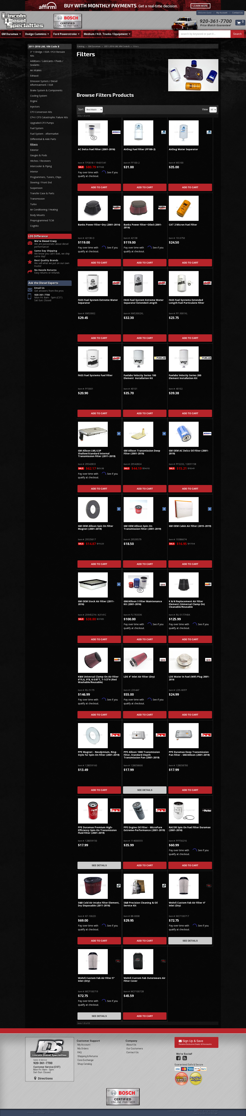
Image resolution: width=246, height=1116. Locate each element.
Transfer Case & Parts (42, 193)
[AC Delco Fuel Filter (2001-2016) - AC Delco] (116, 132)
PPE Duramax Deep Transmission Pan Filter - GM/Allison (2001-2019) (189, 753)
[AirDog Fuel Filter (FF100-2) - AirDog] (163, 132)
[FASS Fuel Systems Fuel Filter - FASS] (116, 358)
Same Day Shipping (45, 250)
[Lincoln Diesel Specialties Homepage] (23, 21)
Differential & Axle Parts (43, 139)
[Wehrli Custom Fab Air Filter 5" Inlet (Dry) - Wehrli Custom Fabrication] (118, 961)
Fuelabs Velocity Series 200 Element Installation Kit (185, 377)
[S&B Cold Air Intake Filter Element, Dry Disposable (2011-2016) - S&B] (118, 886)
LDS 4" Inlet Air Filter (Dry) (139, 676)
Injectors (35, 106)
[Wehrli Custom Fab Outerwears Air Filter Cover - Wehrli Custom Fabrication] (163, 961)
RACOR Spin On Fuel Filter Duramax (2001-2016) (190, 829)
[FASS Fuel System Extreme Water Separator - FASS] (116, 283)
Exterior (34, 150)
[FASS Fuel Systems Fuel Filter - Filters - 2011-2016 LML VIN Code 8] (92, 359)
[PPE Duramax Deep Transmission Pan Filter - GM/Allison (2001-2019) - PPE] (206, 735)
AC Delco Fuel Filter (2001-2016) (96, 149)
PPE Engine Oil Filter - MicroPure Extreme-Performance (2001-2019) (144, 829)
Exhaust (34, 75)
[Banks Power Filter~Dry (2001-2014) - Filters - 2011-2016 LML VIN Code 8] (92, 208)
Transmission (37, 198)
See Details (144, 790)
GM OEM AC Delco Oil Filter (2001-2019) (189, 452)
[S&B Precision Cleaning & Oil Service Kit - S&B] (164, 886)
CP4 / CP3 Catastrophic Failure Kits (49, 117)
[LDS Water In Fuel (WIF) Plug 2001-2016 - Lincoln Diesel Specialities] (208, 660)
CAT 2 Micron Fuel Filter (183, 224)
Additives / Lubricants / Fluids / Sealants (46, 62)
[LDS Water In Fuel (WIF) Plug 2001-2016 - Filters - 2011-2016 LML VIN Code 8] (184, 660)
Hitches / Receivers (40, 160)
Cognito (34, 225)
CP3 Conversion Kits (41, 112)
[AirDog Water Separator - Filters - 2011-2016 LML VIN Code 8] (183, 133)
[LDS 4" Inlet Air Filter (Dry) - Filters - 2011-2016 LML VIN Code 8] (138, 660)
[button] (211, 34)
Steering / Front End (41, 182)
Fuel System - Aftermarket (44, 133)
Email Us (39, 288)
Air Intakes (36, 70)
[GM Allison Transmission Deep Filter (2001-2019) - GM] (164, 434)
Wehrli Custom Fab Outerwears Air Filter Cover (144, 979)
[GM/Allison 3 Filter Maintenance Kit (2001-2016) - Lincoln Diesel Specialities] (163, 584)
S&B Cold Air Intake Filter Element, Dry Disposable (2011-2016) (98, 904)
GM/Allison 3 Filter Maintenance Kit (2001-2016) (143, 603)
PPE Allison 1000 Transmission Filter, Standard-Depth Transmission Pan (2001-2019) (142, 755)
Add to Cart (99, 187)
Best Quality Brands (46, 260)
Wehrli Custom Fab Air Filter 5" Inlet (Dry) (96, 979)
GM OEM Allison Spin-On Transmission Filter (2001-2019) (142, 527)
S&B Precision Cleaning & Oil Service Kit (141, 904)
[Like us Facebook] (178, 1058)
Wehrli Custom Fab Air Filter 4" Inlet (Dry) (187, 904)
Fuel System (36, 128)
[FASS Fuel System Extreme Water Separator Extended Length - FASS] (162, 283)
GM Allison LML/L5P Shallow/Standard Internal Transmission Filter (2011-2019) (96, 453)
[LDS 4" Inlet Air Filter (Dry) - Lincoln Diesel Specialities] (163, 660)
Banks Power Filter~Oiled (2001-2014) (143, 226)
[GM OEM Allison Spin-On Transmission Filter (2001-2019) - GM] (164, 509)
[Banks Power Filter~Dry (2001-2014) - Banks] (116, 208)
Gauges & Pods (38, 155)
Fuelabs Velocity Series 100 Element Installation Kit (140, 377)
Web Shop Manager (210, 1113)
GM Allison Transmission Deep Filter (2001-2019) (142, 452)
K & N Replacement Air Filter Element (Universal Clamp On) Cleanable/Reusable (187, 604)
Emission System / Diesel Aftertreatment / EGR (43, 83)
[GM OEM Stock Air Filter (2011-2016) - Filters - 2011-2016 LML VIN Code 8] (93, 585)
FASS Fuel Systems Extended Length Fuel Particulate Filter (186, 301)
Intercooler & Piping (41, 166)
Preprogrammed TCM (42, 220)
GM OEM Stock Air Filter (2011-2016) (96, 603)
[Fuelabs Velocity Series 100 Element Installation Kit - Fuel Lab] (160, 358)
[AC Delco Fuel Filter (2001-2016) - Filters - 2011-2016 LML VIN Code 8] (92, 133)
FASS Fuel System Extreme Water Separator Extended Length (143, 301)
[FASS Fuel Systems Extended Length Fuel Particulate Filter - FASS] (207, 283)
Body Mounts (37, 215)
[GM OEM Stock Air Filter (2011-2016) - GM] (118, 584)
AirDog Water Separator (183, 149)
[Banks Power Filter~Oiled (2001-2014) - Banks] (162, 208)
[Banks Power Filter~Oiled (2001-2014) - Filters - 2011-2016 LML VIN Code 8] (138, 208)
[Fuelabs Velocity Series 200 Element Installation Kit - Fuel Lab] (205, 358)
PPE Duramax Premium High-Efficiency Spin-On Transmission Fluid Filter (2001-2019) (97, 830)
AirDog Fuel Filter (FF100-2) (139, 149)
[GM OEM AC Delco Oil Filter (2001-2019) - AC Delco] (207, 434)
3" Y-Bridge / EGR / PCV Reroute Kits (47, 53)
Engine (33, 101)
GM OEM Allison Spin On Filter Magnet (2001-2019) (95, 527)
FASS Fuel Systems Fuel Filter (95, 375)
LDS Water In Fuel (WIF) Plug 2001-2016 (189, 678)
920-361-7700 (216, 21)
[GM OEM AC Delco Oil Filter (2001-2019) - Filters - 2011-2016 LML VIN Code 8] (184, 434)
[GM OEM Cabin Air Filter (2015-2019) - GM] (209, 509)
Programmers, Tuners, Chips (45, 177)
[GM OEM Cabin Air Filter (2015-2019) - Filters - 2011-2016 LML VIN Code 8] (183, 509)
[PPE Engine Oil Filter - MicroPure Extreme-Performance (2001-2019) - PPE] (161, 810)
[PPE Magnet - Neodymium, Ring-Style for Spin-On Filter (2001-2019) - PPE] (115, 735)
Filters (34, 144)
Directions (45, 1078)
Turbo (33, 204)
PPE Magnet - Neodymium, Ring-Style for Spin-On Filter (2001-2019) (98, 753)
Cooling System (38, 95)
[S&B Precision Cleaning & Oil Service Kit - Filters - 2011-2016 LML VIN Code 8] (138, 886)
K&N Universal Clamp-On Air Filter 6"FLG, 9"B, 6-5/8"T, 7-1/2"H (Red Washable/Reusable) (98, 679)
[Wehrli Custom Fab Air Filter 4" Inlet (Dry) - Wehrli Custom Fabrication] (209, 886)
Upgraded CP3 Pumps (42, 122)
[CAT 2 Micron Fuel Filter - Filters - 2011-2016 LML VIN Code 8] (183, 208)
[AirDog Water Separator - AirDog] (209, 132)
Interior (34, 171)
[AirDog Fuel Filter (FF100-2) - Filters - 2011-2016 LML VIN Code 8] (138, 133)
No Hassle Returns (45, 270)
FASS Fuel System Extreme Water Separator (98, 301)
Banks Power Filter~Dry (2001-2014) (99, 224)
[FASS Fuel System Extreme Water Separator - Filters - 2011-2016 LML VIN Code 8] (92, 283)
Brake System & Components (46, 90)
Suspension (36, 188)
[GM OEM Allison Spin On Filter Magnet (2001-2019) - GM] (118, 509)
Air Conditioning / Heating (44, 209)
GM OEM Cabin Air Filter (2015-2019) (190, 526)
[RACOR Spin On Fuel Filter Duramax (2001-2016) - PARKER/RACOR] (207, 810)
